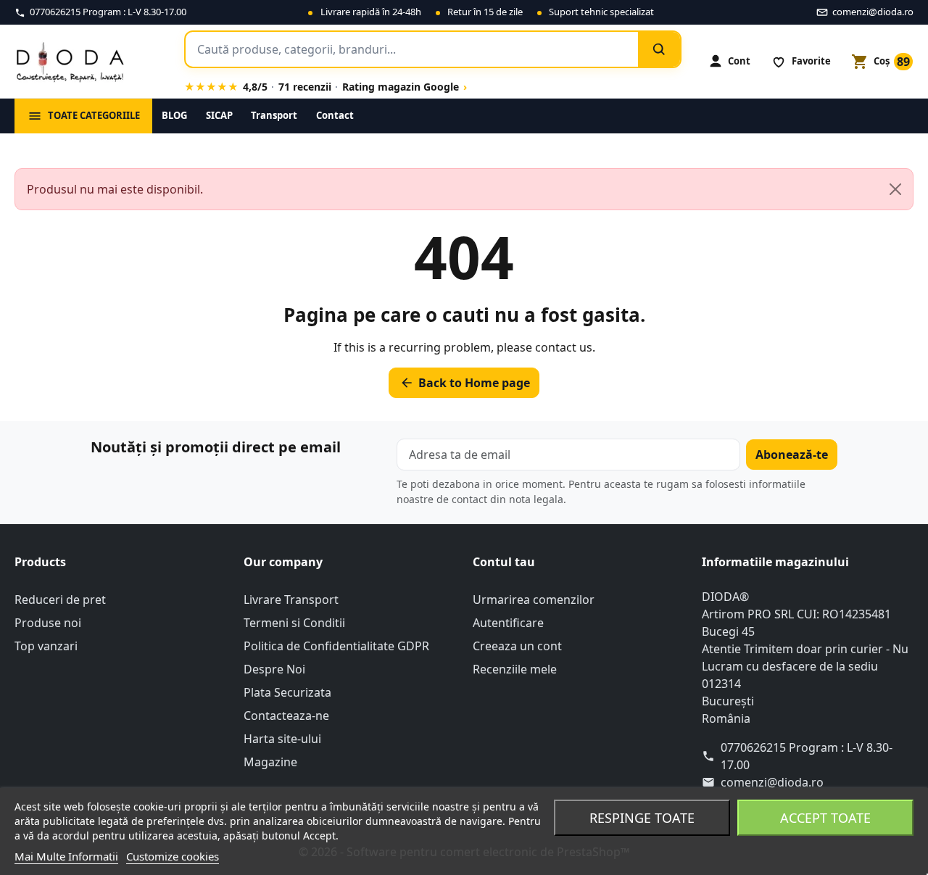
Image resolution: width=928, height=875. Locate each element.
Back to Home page (464, 383)
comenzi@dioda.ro (772, 782)
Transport (274, 115)
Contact (335, 115)
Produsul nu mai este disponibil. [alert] (115, 189)
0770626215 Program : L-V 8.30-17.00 (806, 756)
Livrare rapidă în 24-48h (370, 11)
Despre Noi (274, 669)
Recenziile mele (515, 669)
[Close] (895, 189)
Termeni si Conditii (294, 623)
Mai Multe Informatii (66, 856)
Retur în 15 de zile (485, 11)
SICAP (219, 115)
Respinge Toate (642, 817)
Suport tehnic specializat (601, 11)
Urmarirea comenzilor (533, 599)
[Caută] (659, 49)
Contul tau (504, 562)
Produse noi (47, 623)
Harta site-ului (282, 739)
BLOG (174, 115)
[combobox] (412, 49)
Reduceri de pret (60, 599)
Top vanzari (46, 646)
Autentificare (508, 623)
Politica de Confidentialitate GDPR (336, 646)
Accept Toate (825, 817)
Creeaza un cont (517, 646)
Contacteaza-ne (286, 715)
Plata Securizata (287, 692)
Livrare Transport (291, 599)
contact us (563, 347)
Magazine (270, 762)
